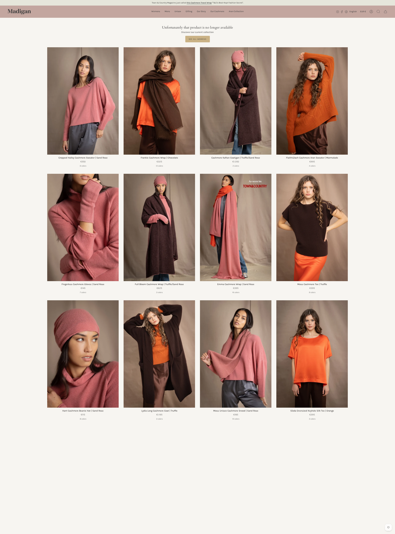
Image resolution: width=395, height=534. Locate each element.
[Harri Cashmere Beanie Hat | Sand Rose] (83, 354)
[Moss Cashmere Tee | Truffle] (312, 227)
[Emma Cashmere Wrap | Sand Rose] (235, 227)
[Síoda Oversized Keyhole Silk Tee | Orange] (312, 354)
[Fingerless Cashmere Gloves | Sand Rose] (83, 227)
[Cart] (385, 11)
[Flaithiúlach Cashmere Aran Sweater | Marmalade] (312, 101)
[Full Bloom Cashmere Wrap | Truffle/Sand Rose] (159, 227)
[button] (155, 11)
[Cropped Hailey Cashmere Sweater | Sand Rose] (83, 101)
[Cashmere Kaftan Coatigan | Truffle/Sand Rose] (235, 101)
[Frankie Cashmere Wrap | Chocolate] (159, 101)
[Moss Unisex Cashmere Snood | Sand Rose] (235, 354)
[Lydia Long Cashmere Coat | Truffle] (159, 354)
